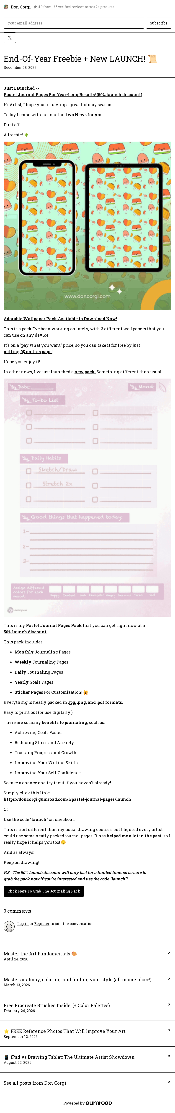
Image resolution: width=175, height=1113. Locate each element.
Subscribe (158, 23)
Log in (23, 923)
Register (41, 923)
